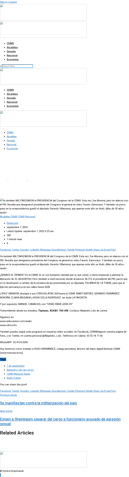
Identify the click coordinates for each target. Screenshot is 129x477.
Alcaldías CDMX (17, 180)
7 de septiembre (16, 365)
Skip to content (8, 2)
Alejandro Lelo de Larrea (20, 369)
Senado (11, 51)
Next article (6, 411)
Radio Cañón (14, 377)
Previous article (8, 395)
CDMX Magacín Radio (18, 373)
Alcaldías (12, 47)
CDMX (10, 43)
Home (3, 180)
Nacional (12, 55)
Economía (12, 59)
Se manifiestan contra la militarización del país (38, 403)
